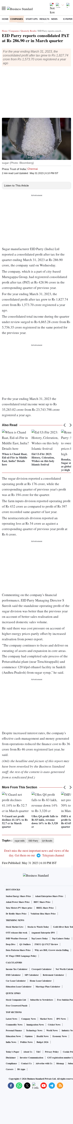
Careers (9, 1069)
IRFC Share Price (42, 902)
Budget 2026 (42, 1042)
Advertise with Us (44, 1063)
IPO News (61, 1018)
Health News (42, 1036)
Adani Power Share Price (18, 902)
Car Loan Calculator (16, 980)
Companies (16, 19)
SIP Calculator (32, 975)
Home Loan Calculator (41, 980)
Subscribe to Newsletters (41, 999)
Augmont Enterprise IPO (43, 932)
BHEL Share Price (45, 907)
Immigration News (35, 1024)
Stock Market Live (14, 927)
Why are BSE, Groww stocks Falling (52, 950)
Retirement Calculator (53, 975)
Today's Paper (12, 1051)
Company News (28, 1018)
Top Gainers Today (61, 938)
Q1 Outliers (25, 944)
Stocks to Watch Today (38, 927)
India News (11, 1042)
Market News (46, 1018)
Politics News (26, 1042)
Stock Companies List (16, 999)
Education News (13, 1036)
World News (52, 1030)
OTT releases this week (16, 932)
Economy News (60, 1036)
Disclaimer (11, 1057)
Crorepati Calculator (42, 969)
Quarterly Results (28, 30)
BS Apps (21, 1069)
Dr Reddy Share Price (16, 913)
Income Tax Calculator (16, 969)
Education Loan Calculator (19, 986)
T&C (38, 1051)
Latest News (11, 1018)
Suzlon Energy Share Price (18, 896)
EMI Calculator (13, 975)
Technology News (34, 1030)
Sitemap (60, 1063)
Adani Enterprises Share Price (49, 896)
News (54, 19)
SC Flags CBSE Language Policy (21, 956)
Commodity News (14, 1024)
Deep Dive (10, 944)
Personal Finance (14, 1030)
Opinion (29, 1036)
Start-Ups (32, 19)
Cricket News (54, 1024)
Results (44, 19)
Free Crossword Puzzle (16, 1005)
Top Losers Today (39, 938)
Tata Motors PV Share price (19, 907)
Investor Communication (31, 1057)
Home (5, 19)
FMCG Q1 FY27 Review (46, 944)
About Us (27, 1051)
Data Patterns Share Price (18, 950)
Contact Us (26, 1063)
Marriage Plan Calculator (48, 986)
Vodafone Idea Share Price (43, 913)
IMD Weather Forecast (16, 938)
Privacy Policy (52, 1051)
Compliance (11, 1063)
